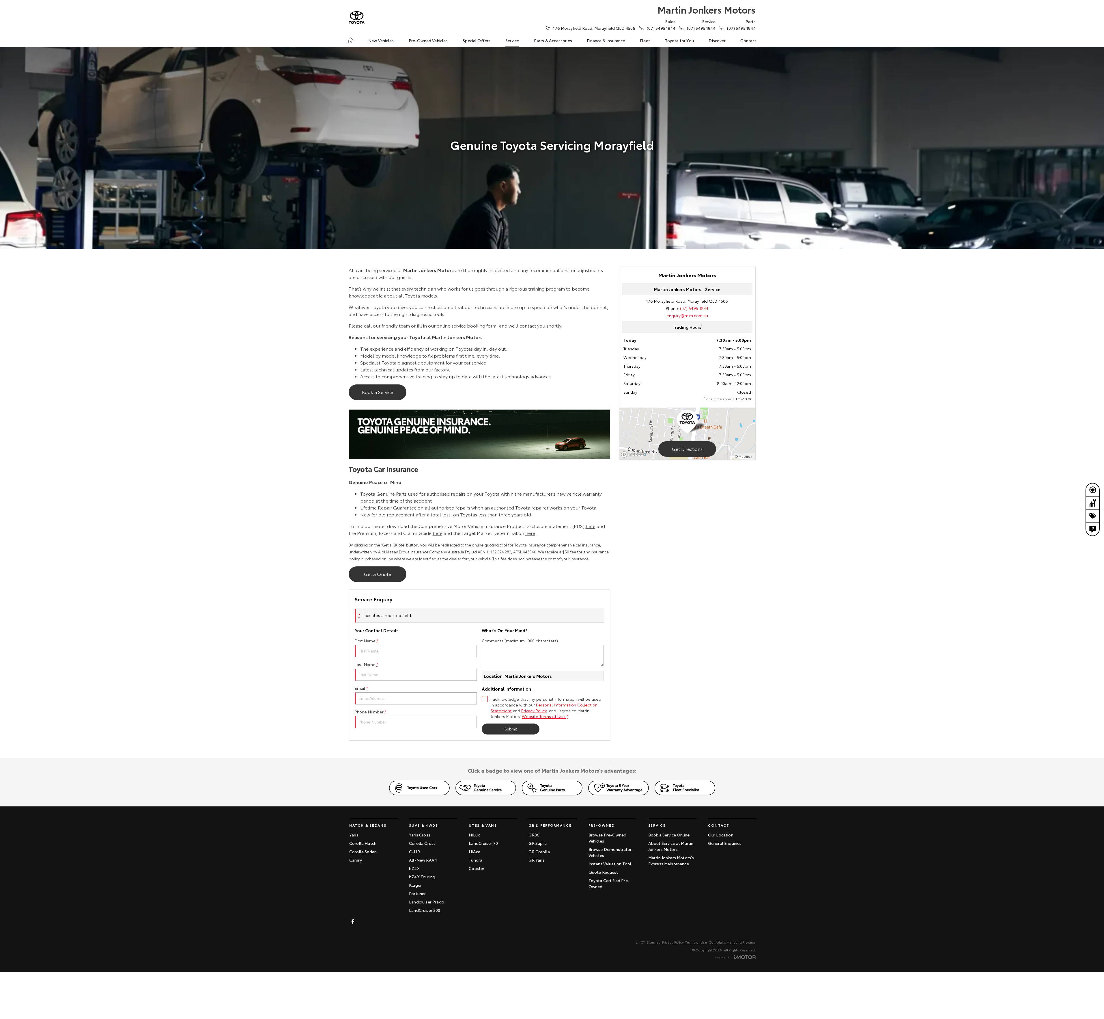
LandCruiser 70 (483, 843)
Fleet (645, 40)
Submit (511, 728)
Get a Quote (377, 573)
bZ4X (414, 868)
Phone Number (370, 712)
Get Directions (687, 448)
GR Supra (537, 843)
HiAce (474, 851)
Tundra (475, 860)
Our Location (720, 835)
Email (361, 688)
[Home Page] (357, 17)
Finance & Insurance (606, 40)
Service (512, 40)
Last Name (366, 664)
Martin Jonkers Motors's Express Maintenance (671, 860)
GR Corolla (539, 851)
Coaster (476, 868)
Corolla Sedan (363, 851)
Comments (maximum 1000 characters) (520, 641)
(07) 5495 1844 (694, 308)
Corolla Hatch (362, 843)
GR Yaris (536, 860)
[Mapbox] (634, 454)
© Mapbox (743, 456)
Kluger (415, 885)
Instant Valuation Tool (610, 863)
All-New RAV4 (423, 860)
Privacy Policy (534, 710)
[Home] (350, 40)
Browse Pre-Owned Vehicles (608, 838)
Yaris (353, 835)
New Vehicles (381, 40)
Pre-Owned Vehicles (428, 40)
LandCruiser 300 (424, 910)
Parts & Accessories (553, 40)
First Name (366, 641)
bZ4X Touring (422, 876)
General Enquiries (725, 843)
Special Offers (476, 40)
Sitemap (654, 942)
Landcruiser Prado (426, 902)
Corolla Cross (422, 843)
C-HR (414, 851)
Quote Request (603, 872)
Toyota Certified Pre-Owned (609, 883)
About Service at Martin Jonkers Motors (671, 846)
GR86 (533, 835)
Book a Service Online (669, 835)
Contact (748, 40)
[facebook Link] (352, 921)
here (590, 525)
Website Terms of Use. (544, 716)
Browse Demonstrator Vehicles (610, 852)
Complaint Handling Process (732, 942)
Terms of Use (696, 942)
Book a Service (377, 391)
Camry (355, 860)
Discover (717, 40)
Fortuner (417, 893)
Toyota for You (679, 40)
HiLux (474, 835)
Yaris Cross (419, 835)
